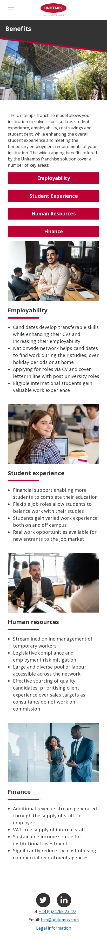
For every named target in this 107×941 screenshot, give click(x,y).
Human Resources (53, 213)
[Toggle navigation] (11, 10)
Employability (53, 178)
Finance (53, 231)
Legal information (53, 928)
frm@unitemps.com (60, 920)
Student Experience (53, 196)
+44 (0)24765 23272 (57, 911)
